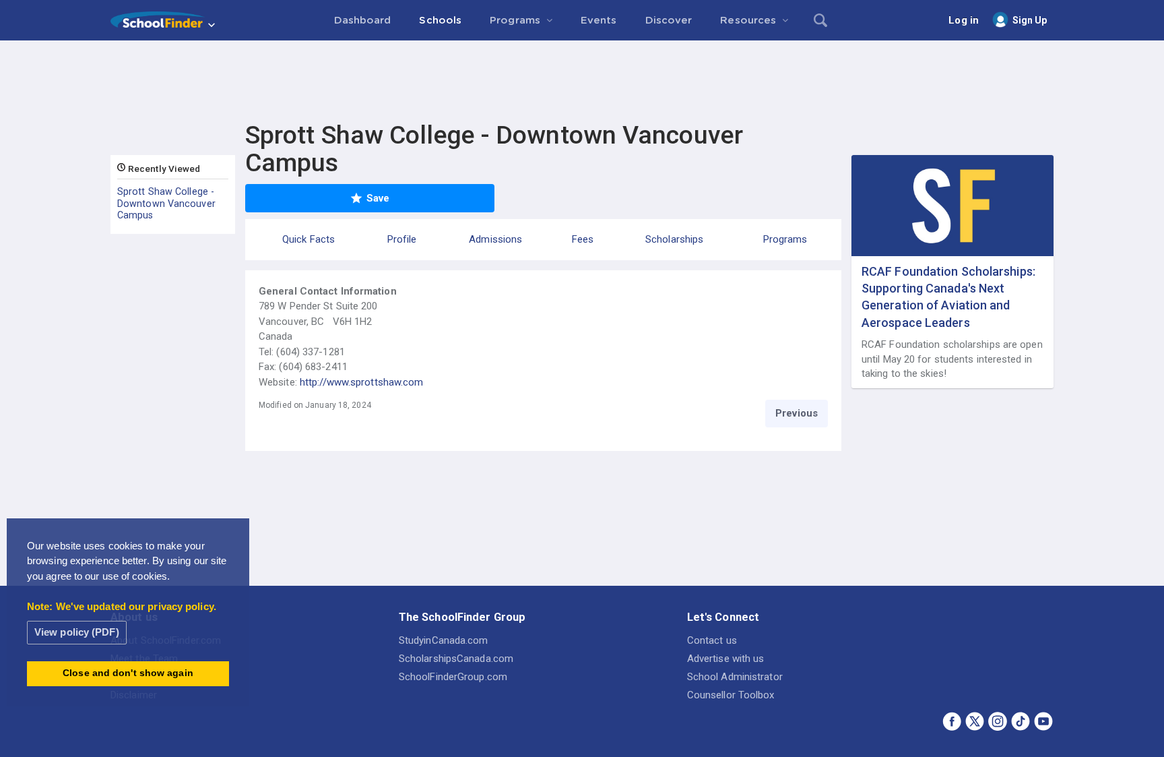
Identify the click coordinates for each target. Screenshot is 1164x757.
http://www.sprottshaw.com (362, 382)
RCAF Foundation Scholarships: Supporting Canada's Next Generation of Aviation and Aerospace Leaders (948, 297)
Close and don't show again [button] (128, 673)
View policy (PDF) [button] (76, 632)
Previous (796, 413)
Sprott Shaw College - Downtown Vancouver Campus (166, 203)
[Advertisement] (582, 77)
